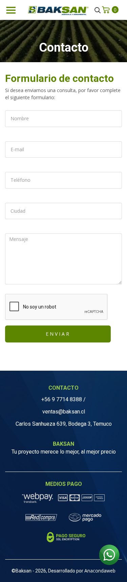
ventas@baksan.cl (63, 411)
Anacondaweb (99, 570)
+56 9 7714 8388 (61, 399)
